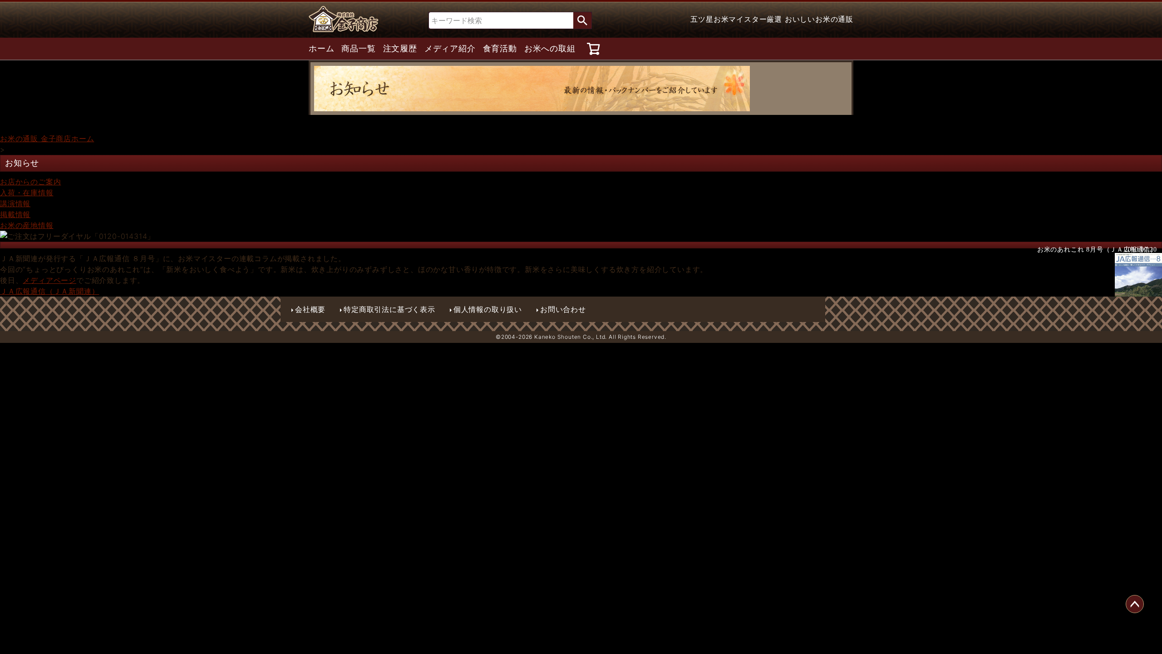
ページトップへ (1135, 604)
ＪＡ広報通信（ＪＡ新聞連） (49, 291)
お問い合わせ (563, 309)
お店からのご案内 (30, 181)
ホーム (321, 48)
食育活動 (500, 48)
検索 (582, 20)
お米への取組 (550, 48)
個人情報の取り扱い (487, 309)
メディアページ (49, 280)
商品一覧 (358, 48)
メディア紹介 (450, 48)
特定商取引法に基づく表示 (389, 309)
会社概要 (310, 309)
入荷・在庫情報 (27, 192)
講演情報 (15, 203)
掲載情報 (15, 214)
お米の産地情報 (27, 225)
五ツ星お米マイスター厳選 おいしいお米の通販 (771, 19)
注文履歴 (400, 48)
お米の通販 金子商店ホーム (47, 138)
